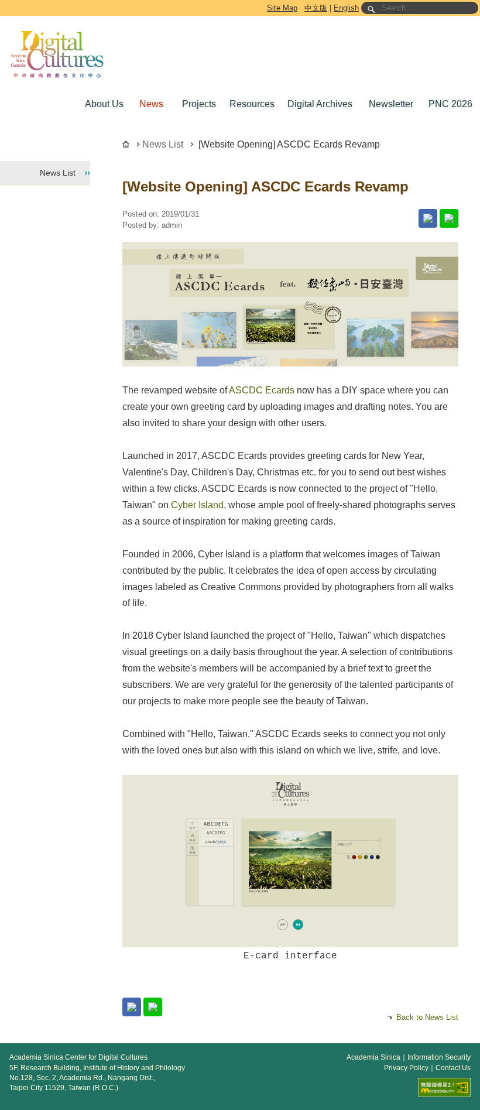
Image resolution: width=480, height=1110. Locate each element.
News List (162, 144)
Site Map (282, 8)
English (346, 8)
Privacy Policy (406, 1068)
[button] (103, 104)
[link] (428, 218)
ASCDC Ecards (261, 390)
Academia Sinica (373, 1057)
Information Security (439, 1057)
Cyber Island (197, 505)
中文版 (315, 8)
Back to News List (427, 1017)
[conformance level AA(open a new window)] (444, 1087)
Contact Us (453, 1068)
